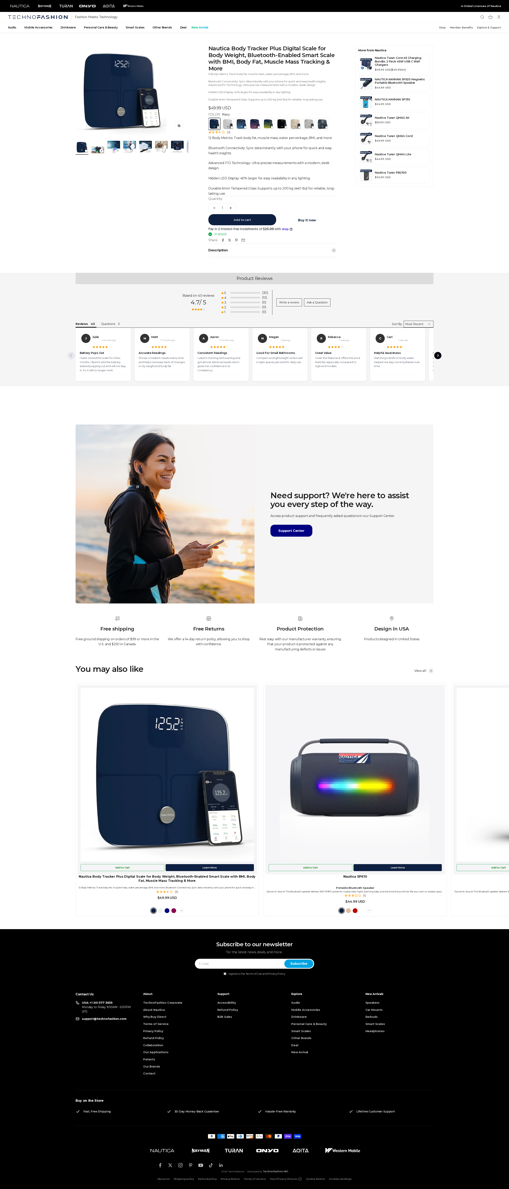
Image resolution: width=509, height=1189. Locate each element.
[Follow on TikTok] (211, 1165)
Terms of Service (155, 1024)
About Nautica (154, 1010)
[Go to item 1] (82, 148)
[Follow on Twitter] (170, 1165)
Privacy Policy (153, 1031)
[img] (100, 347)
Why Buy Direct (154, 1017)
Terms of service (255, 1178)
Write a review (289, 302)
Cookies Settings (340, 1178)
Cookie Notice (315, 1178)
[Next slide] (437, 355)
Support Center (291, 531)
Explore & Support (489, 27)
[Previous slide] (71, 355)
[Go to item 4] (129, 148)
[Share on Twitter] (229, 240)
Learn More (210, 867)
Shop (442, 27)
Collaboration (153, 1045)
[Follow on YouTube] (200, 1165)
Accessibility (226, 1002)
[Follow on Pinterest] (190, 1165)
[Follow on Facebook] (160, 1165)
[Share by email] (243, 240)
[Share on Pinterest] (236, 240)
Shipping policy (184, 1178)
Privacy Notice (230, 1178)
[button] (244, 293)
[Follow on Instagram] (180, 1165)
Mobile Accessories (38, 27)
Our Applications (155, 1052)
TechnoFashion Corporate (162, 1002)
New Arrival (199, 27)
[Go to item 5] (145, 148)
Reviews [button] (82, 324)
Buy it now (307, 220)
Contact (149, 1073)
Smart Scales (135, 27)
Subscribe (298, 964)
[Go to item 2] (97, 150)
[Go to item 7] (177, 148)
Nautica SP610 (355, 876)
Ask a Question (317, 302)
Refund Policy (153, 1038)
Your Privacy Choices (284, 1178)
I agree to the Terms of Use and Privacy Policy (256, 973)
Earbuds (371, 1017)
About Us (163, 1178)
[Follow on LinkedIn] (221, 1165)
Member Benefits (461, 27)
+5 (181, 910)
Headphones (375, 1031)
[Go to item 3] (113, 148)
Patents (149, 1059)
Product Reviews (254, 278)
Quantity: (215, 199)
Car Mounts (374, 1010)
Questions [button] (108, 324)
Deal (183, 27)
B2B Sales (224, 1017)
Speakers (372, 1002)
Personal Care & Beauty (101, 27)
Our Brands (151, 1066)
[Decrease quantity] (214, 208)
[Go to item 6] (161, 148)
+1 (369, 910)
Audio (12, 27)
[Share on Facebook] (223, 240)
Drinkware (68, 27)
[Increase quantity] (230, 208)
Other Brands (162, 27)
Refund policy (207, 1178)
